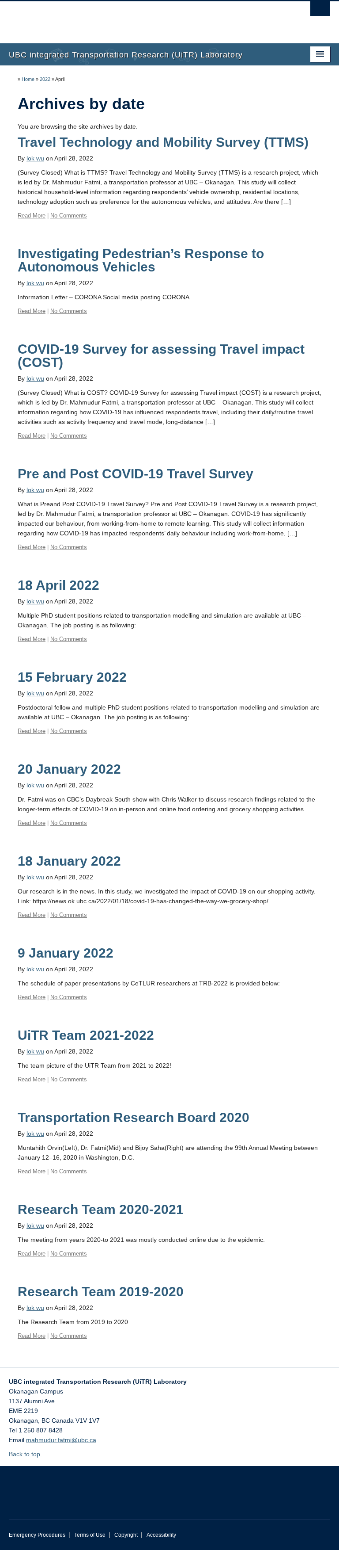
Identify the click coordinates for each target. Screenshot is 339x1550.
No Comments (68, 215)
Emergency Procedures (37, 1535)
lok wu (35, 158)
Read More (31, 215)
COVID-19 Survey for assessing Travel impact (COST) (161, 356)
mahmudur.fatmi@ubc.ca (61, 1439)
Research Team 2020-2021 (101, 1209)
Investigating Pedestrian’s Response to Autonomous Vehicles (141, 260)
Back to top (25, 1454)
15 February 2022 (72, 677)
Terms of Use (89, 1535)
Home (28, 79)
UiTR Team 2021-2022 (86, 1035)
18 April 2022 (58, 585)
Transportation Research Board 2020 (133, 1117)
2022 (45, 79)
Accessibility (161, 1535)
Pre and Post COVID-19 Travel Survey (135, 473)
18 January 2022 (69, 861)
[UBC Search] (320, 11)
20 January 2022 (69, 769)
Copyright (126, 1535)
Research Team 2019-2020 (101, 1291)
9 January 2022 (65, 953)
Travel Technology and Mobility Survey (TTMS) (163, 142)
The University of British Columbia (145, 18)
